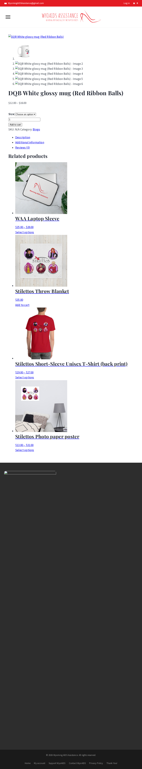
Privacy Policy (96, 763)
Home (28, 763)
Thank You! (111, 763)
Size (11, 114)
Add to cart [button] (22, 305)
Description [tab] (22, 137)
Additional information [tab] (29, 142)
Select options (24, 232)
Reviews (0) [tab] (22, 147)
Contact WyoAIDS (77, 763)
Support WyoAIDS (57, 763)
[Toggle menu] (8, 17)
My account (39, 763)
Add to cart (15, 124)
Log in (127, 3)
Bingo (36, 129)
